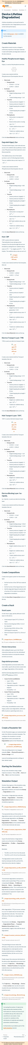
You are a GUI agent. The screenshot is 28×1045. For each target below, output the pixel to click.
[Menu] (25, 6)
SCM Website (20, 1)
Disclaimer (6, 1043)
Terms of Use (15, 1043)
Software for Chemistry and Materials (13, 1042)
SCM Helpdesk (8, 2)
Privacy (22, 1042)
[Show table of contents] (25, 10)
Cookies (10, 1043)
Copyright (20, 1043)
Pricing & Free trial (17, 2)
